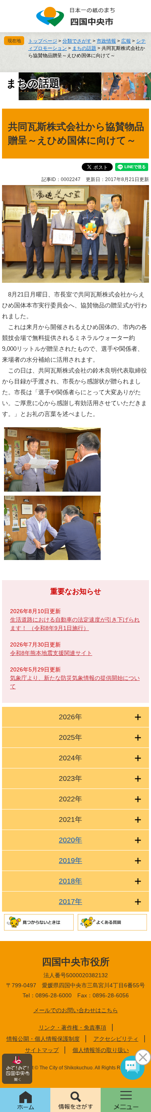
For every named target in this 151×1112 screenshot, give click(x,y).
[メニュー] (126, 1100)
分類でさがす (76, 41)
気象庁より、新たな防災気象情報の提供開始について (75, 682)
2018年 (70, 881)
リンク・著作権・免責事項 (72, 1027)
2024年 (70, 758)
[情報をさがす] (75, 1100)
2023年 (70, 778)
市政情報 (106, 41)
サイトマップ (42, 1050)
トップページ (42, 41)
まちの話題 (84, 48)
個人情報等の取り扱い (100, 1050)
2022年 (70, 799)
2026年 (70, 717)
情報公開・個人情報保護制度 (43, 1039)
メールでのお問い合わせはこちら (75, 1010)
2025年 (70, 737)
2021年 (70, 819)
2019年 (70, 861)
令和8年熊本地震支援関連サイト (51, 653)
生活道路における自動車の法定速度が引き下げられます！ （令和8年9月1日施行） (75, 623)
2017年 (70, 902)
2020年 (70, 840)
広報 (126, 41)
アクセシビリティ (116, 1039)
